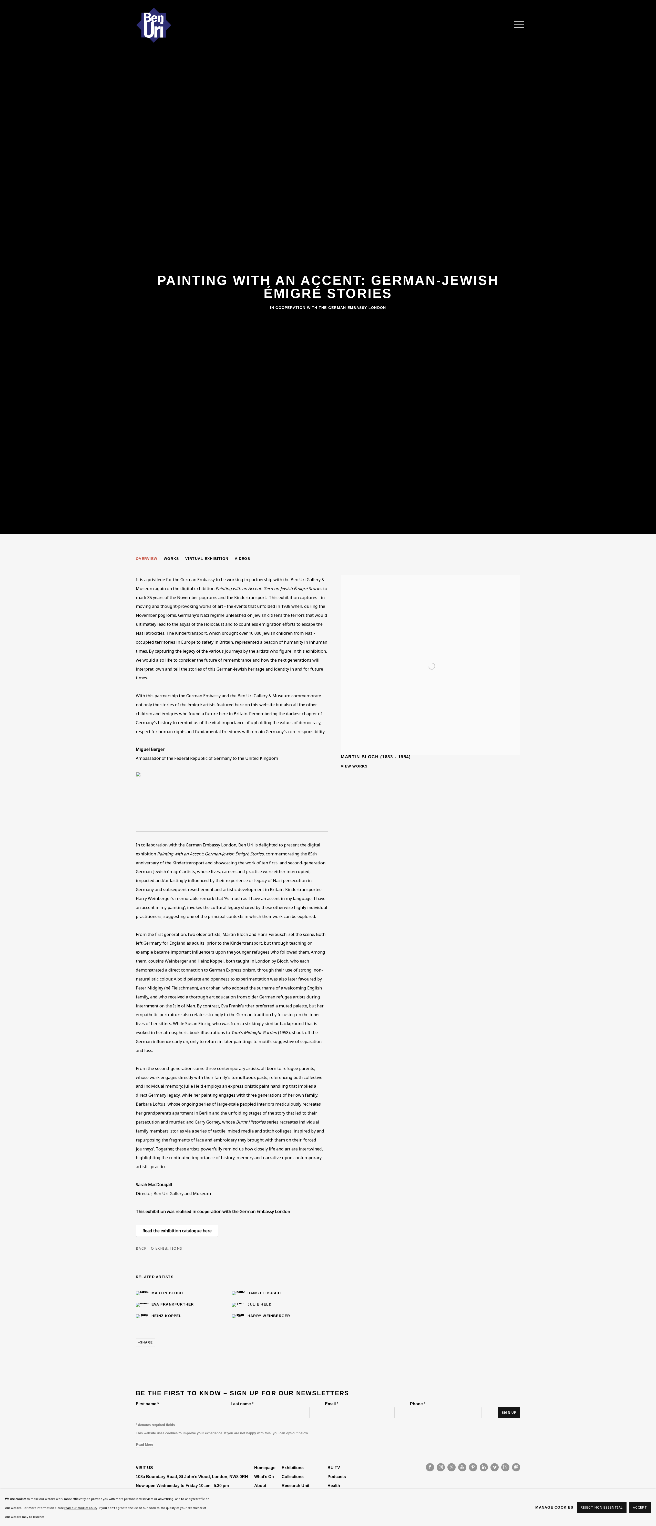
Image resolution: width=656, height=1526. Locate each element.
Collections (293, 1476)
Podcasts (336, 1476)
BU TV (333, 1467)
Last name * (242, 1403)
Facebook (430, 1467)
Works (171, 559)
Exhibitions (293, 1467)
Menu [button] (516, 25)
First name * (147, 1403)
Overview (146, 559)
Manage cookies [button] (554, 1507)
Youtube (462, 1467)
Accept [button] (640, 1507)
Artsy (505, 1467)
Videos (242, 559)
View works (354, 766)
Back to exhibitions (159, 1248)
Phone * (417, 1403)
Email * (331, 1403)
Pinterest (473, 1467)
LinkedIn (484, 1467)
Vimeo (494, 1467)
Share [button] (146, 1342)
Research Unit (295, 1485)
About (260, 1485)
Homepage (264, 1467)
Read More (144, 1445)
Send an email (516, 1467)
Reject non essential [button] (602, 1507)
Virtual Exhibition (206, 559)
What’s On (264, 1476)
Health (333, 1485)
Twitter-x (451, 1467)
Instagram (441, 1467)
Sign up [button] (509, 1412)
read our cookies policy (80, 1508)
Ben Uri (154, 25)
